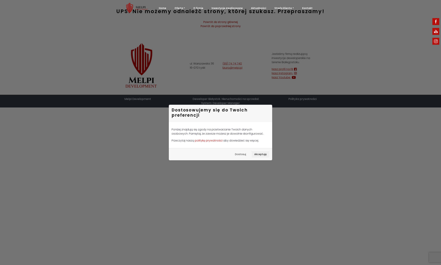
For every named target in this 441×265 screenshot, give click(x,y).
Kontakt (307, 8)
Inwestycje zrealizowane (227, 8)
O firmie (198, 8)
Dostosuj (240, 154)
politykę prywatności (209, 141)
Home (162, 8)
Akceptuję (260, 154)
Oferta (179, 8)
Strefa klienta (283, 8)
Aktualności (258, 8)
